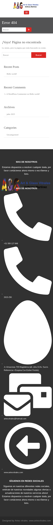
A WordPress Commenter (16, 94)
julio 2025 (11, 114)
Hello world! (12, 74)
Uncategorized (12, 135)
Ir (29, 29)
